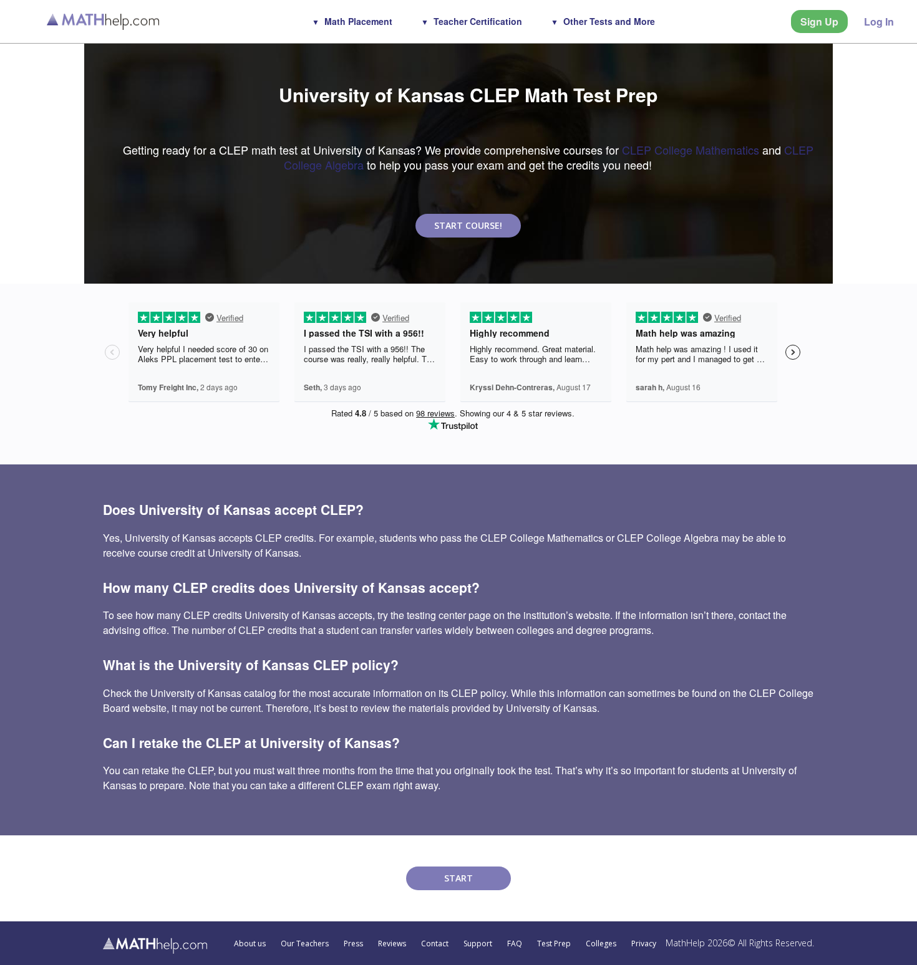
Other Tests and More (609, 21)
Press (353, 944)
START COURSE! (468, 225)
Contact (435, 944)
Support (477, 944)
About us (250, 944)
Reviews (392, 944)
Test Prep (554, 944)
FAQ (514, 944)
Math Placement (358, 21)
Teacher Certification (478, 21)
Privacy (643, 944)
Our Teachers (305, 944)
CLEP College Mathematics (690, 150)
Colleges (601, 944)
